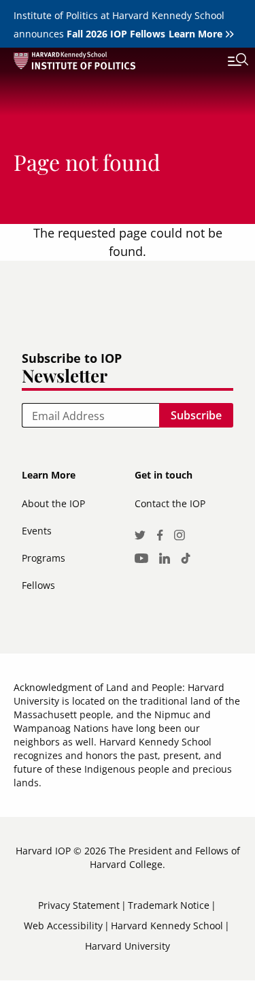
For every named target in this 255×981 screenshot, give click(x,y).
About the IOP (53, 503)
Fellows (38, 585)
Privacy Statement (79, 905)
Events (37, 530)
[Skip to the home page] (114, 63)
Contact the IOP (170, 503)
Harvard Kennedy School (167, 925)
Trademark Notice (168, 905)
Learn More (195, 33)
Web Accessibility (63, 925)
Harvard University (127, 945)
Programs (43, 557)
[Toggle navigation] (227, 61)
